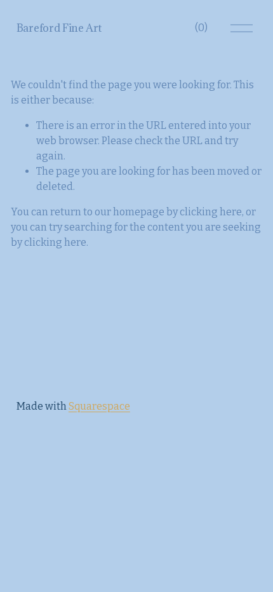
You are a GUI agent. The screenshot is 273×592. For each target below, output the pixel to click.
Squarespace (99, 406)
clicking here (211, 212)
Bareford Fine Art (59, 28)
